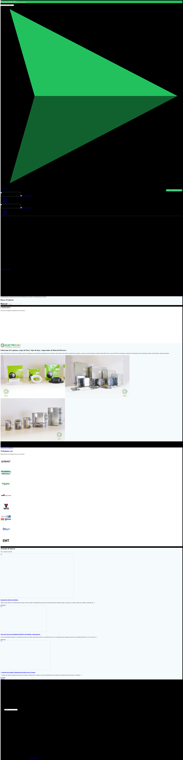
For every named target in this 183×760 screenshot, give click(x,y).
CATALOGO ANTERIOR (7, 448)
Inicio (4, 198)
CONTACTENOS (5, 446)
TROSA (5, 200)
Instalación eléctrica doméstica (9, 600)
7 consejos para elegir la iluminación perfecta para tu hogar (18, 672)
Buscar (5, 202)
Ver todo (2, 678)
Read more (3, 605)
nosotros (5, 199)
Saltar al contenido (5, 188)
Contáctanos (7, 269)
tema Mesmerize (34, 758)
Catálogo (3, 269)
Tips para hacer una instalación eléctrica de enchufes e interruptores (20, 634)
